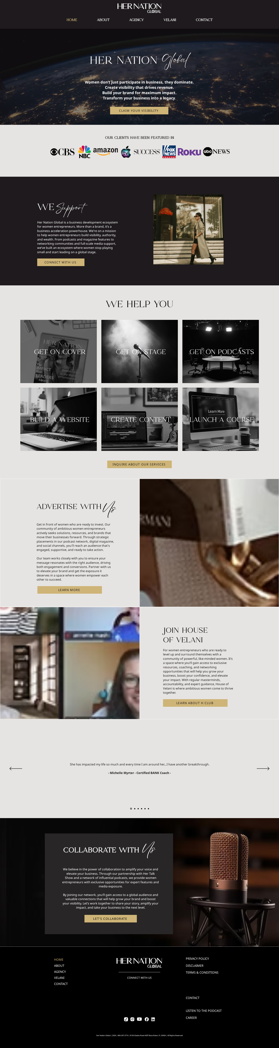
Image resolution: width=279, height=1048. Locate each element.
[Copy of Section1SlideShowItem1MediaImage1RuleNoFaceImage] (134, 809)
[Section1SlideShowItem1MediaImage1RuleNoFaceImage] (130, 808)
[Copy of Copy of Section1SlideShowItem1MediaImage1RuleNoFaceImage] (138, 808)
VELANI (59, 978)
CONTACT (61, 984)
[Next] (263, 769)
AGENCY (60, 972)
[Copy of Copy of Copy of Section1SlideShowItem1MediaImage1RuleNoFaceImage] (141, 808)
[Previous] (15, 769)
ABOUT (59, 966)
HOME (58, 959)
